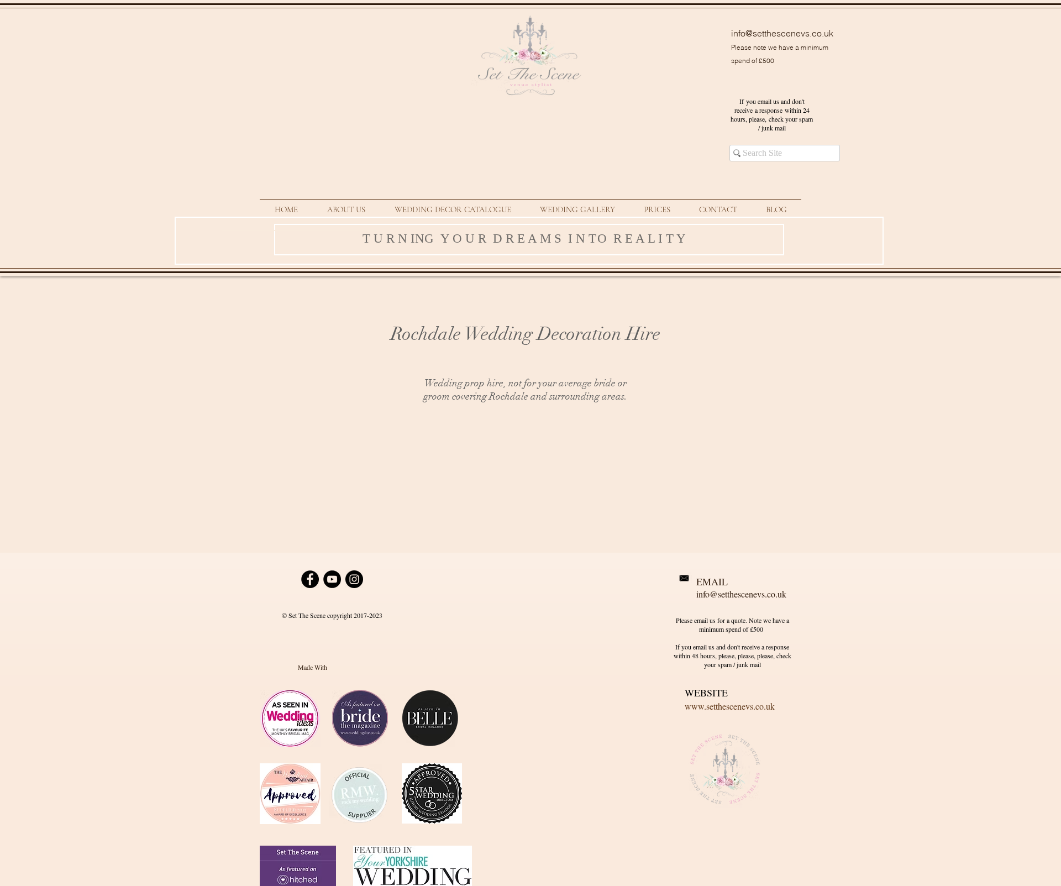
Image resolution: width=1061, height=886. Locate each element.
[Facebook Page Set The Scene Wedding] (310, 579)
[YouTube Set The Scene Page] (332, 579)
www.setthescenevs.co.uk (730, 706)
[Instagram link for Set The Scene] (354, 579)
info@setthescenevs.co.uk (782, 33)
